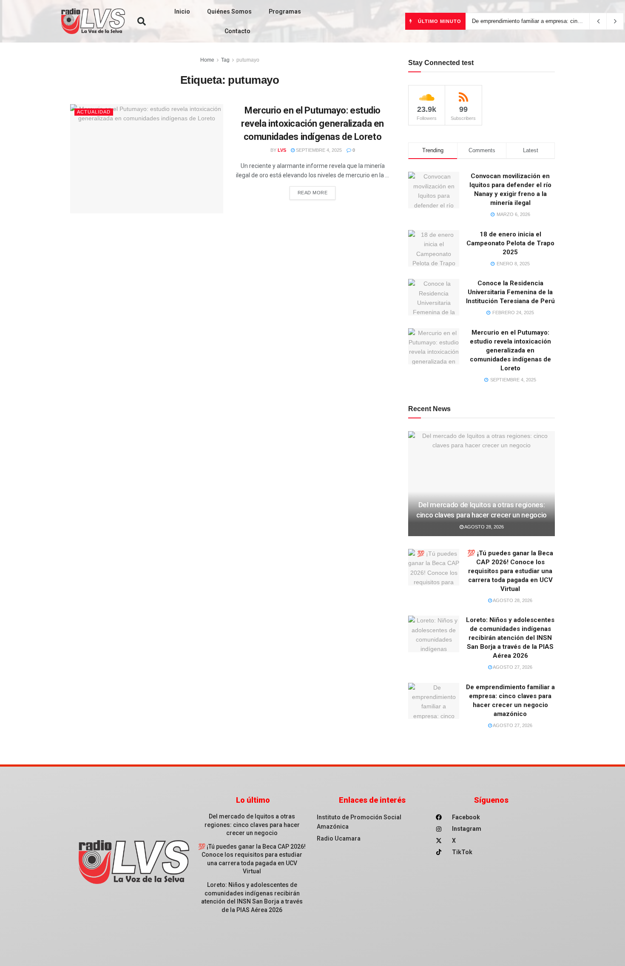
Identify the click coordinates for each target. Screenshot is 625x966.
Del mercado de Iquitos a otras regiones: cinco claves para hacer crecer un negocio (252, 824)
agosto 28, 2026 (483, 526)
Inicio (182, 11)
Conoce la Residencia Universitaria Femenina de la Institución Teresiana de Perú (510, 292)
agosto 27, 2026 (512, 667)
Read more (313, 192)
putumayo (247, 60)
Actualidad (94, 111)
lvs (282, 150)
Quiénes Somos (229, 11)
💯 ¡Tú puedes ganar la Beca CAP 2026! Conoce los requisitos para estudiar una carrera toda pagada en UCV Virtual (510, 571)
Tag (225, 60)
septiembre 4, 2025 (318, 150)
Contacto (237, 31)
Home (207, 60)
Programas (285, 11)
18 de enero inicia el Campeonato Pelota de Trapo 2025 (510, 243)
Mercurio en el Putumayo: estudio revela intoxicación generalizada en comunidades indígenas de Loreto (312, 123)
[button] (141, 21)
